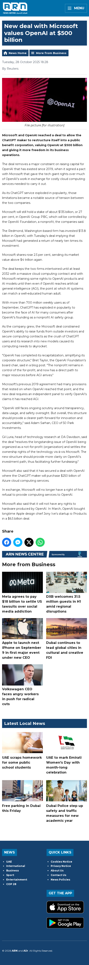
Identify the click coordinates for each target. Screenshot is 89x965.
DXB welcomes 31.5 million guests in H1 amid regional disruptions (63, 604)
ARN (15, 950)
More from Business (51, 53)
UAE (9, 861)
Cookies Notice (61, 861)
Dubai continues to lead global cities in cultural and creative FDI (64, 650)
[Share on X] (29, 542)
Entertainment (16, 879)
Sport (10, 875)
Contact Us (58, 875)
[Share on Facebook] (6, 542)
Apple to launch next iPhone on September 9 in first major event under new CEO (21, 650)
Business (12, 870)
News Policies (60, 879)
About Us (57, 870)
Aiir (25, 950)
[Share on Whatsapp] (40, 542)
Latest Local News (24, 723)
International (15, 866)
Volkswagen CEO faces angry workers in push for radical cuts (20, 696)
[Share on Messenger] (17, 542)
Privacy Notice (61, 866)
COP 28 (11, 884)
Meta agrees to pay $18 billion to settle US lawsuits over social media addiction (22, 604)
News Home (17, 53)
